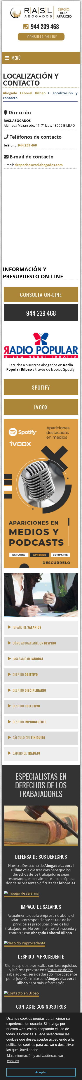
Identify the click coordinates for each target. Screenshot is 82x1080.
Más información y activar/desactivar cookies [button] (35, 1058)
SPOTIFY (41, 387)
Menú (16, 58)
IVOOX (41, 407)
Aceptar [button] (41, 1072)
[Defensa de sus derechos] (41, 845)
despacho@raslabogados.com (39, 165)
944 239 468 (45, 26)
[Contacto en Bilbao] (21, 993)
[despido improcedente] (24, 943)
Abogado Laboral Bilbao (24, 93)
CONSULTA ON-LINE (41, 294)
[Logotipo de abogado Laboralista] (41, 16)
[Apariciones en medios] (41, 566)
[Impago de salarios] (21, 893)
